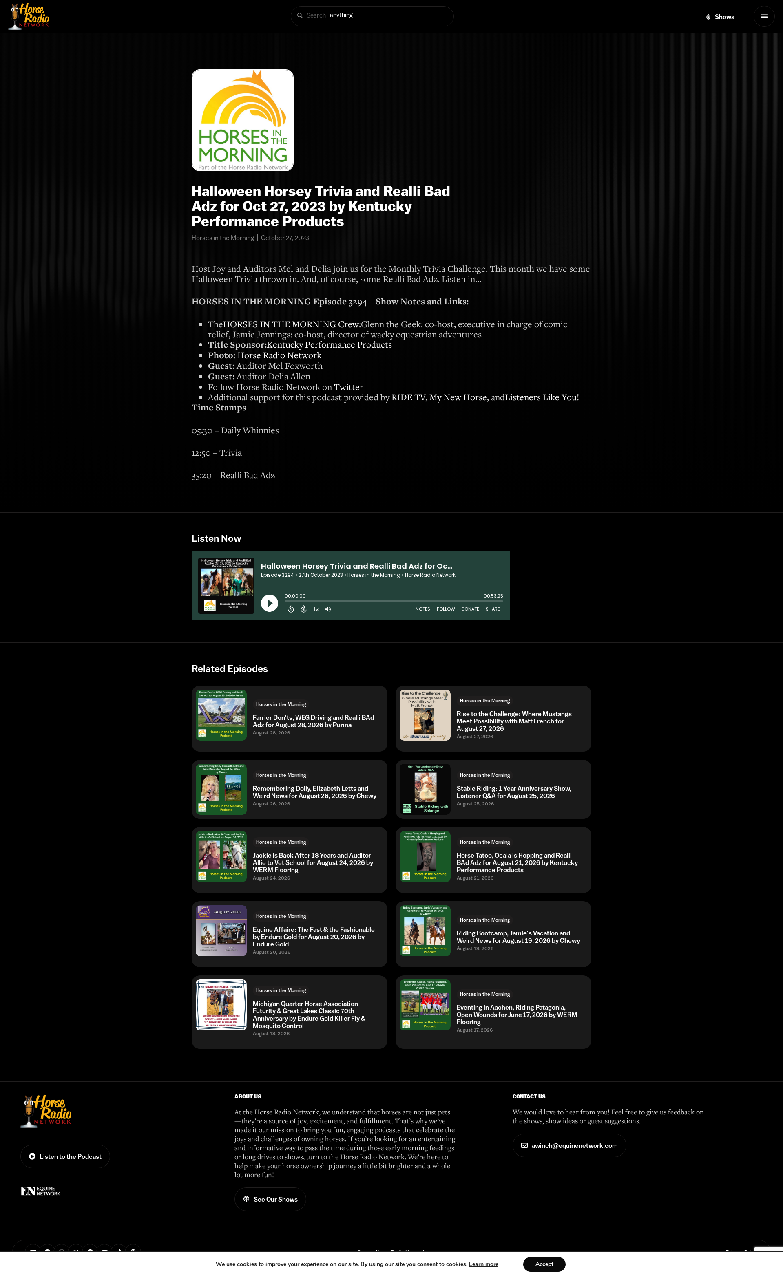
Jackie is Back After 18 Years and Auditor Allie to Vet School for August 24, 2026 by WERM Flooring (313, 862)
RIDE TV (408, 397)
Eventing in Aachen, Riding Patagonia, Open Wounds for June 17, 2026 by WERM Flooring (517, 1015)
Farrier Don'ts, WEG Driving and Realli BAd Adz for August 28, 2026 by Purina (313, 721)
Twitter (348, 387)
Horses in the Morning (281, 704)
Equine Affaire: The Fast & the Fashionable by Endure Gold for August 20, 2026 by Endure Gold (314, 937)
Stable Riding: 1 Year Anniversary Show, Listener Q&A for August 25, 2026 (514, 792)
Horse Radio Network (279, 355)
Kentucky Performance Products (329, 344)
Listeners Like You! (542, 397)
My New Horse (458, 397)
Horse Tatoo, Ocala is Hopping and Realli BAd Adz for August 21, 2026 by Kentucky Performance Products (517, 862)
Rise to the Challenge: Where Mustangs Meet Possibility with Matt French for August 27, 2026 (514, 721)
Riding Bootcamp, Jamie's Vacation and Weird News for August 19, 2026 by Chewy (518, 936)
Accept (544, 1264)
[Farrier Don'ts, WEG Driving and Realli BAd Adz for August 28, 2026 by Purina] (221, 715)
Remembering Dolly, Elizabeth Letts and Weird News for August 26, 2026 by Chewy (314, 792)
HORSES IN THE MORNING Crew (291, 324)
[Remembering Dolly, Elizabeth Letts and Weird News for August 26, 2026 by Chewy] (221, 789)
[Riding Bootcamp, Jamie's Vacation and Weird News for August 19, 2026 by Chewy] (425, 930)
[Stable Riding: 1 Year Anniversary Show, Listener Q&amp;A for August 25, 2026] (425, 789)
